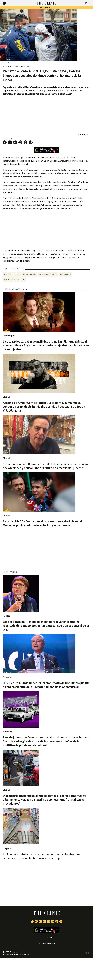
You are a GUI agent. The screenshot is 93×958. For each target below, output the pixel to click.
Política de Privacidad (46, 943)
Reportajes (8, 335)
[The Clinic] (6, 3)
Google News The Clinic (60, 921)
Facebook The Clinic (36, 921)
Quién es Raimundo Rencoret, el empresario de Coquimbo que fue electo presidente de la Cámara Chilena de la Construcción (46, 685)
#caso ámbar (29, 274)
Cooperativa (23, 182)
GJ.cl (87, 954)
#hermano (65, 274)
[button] (5, 142)
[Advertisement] (46, 229)
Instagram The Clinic (40, 921)
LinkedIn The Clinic (52, 921)
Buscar (86, 3)
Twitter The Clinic (32, 921)
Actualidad (7, 67)
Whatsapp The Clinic (44, 921)
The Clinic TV (48, 921)
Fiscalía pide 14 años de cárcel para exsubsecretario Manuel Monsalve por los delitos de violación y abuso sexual (42, 523)
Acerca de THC (46, 938)
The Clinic (86, 134)
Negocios (7, 677)
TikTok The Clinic (56, 921)
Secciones (89, 3)
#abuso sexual (11, 274)
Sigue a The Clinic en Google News (46, 150)
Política (7, 615)
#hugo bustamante (14, 279)
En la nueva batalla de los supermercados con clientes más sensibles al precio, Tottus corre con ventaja (41, 856)
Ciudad (6, 396)
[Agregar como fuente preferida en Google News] (46, 930)
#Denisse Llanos (48, 274)
